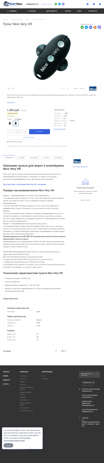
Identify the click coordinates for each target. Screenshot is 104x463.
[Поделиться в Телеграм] (86, 27)
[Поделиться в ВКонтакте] (90, 27)
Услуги (6, 384)
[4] (67, 88)
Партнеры (23, 397)
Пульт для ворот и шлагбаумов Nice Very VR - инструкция (24, 184)
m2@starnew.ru (87, 397)
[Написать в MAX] (99, 27)
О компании (23, 376)
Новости (6, 380)
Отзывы (21, 157)
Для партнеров (24, 408)
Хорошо (8, 445)
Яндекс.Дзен (65, 439)
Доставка (58, 157)
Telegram (44, 439)
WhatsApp (60, 439)
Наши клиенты (24, 400)
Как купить (34, 157)
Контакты (23, 384)
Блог (43, 376)
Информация (47, 372)
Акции (5, 376)
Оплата (46, 157)
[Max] (63, 4)
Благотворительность (26, 410)
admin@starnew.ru (88, 405)
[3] (65, 88)
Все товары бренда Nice (80, 167)
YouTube (49, 439)
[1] (62, 88)
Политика (45, 379)
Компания (24, 372)
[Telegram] (59, 4)
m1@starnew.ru (87, 391)
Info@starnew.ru (87, 411)
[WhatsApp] (56, 4)
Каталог (6, 372)
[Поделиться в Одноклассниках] (95, 27)
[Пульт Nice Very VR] (52, 57)
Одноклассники (54, 439)
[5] (69, 88)
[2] (63, 88)
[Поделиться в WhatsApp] (82, 27)
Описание (9, 157)
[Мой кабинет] (81, 4)
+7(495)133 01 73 (32, 4)
